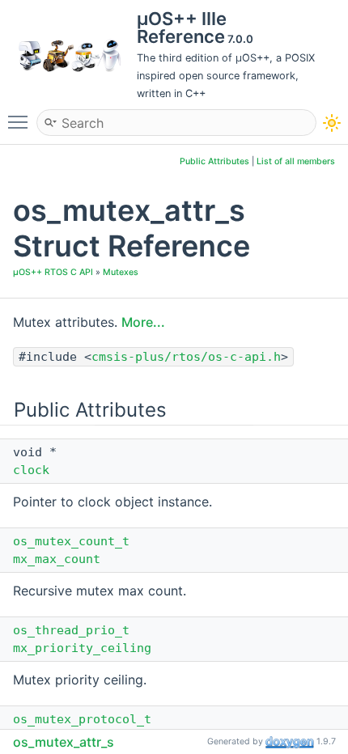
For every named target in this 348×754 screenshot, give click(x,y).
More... (143, 322)
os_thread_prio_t (71, 630)
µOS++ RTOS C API (53, 272)
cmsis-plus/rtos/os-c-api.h (186, 356)
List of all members (296, 161)
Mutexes (120, 272)
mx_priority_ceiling (82, 648)
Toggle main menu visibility (21, 121)
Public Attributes (214, 161)
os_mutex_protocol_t (82, 719)
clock (31, 470)
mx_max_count (56, 559)
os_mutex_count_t (71, 541)
